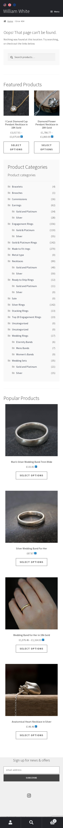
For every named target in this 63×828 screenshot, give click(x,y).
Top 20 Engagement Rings (26, 317)
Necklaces (17, 261)
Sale (14, 298)
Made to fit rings (21, 248)
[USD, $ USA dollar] (5, 4)
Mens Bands (22, 348)
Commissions (19, 199)
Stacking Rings (20, 310)
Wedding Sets (19, 360)
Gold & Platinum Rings (24, 242)
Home (10, 21)
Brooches (17, 192)
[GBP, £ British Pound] (10, 4)
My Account (10, 822)
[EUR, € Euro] (15, 4)
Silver (19, 217)
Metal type (18, 254)
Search (31, 822)
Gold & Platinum (25, 230)
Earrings (16, 205)
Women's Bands (25, 354)
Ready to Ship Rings (23, 279)
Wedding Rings (20, 335)
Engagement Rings (22, 223)
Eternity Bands (24, 342)
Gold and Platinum (26, 211)
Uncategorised (20, 323)
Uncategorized (20, 329)
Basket (48, 819)
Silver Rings (18, 304)
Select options (16, 147)
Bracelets (17, 186)
